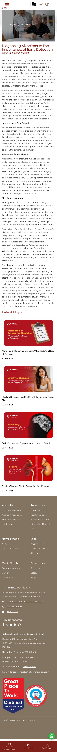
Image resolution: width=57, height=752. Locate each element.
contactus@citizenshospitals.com (25, 601)
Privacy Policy (37, 544)
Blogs (33, 577)
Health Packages (38, 515)
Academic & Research (12, 519)
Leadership (7, 524)
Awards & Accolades (12, 515)
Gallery (33, 573)
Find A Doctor (37, 510)
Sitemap (34, 553)
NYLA (33, 529)
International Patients (40, 524)
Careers (6, 573)
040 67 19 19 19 (14, 606)
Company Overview (11, 510)
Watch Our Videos (10, 548)
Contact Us (7, 577)
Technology (36, 568)
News (4, 544)
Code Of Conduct (39, 548)
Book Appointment (11, 568)
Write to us (12, 611)
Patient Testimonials (40, 519)
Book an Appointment (9, 748)
